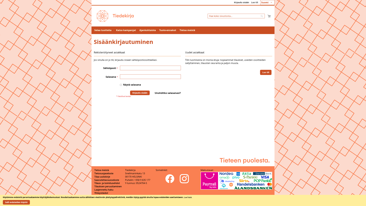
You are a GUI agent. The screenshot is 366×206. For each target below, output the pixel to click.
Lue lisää (188, 197)
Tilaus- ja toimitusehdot (107, 183)
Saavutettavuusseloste (106, 180)
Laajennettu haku (103, 189)
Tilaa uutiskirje (102, 176)
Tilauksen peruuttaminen (108, 186)
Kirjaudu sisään (241, 2)
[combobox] (236, 16)
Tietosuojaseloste (103, 173)
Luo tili (254, 2)
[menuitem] (103, 30)
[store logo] (115, 16)
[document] (183, 200)
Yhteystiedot (101, 193)
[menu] (183, 30)
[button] (267, 2)
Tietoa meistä (101, 170)
